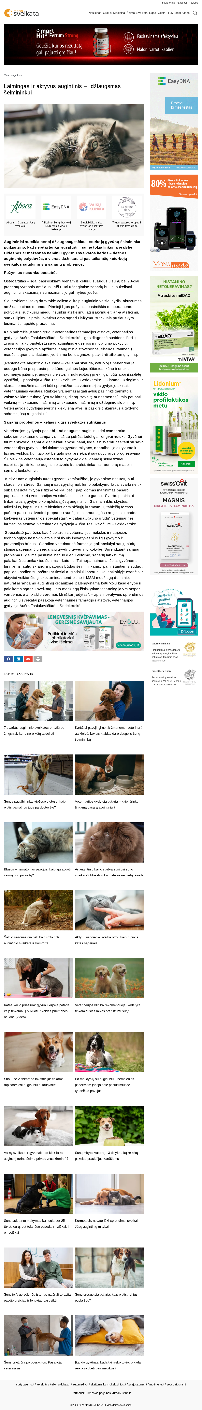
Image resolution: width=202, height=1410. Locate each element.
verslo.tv (42, 1384)
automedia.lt (80, 1384)
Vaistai (162, 12)
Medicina (119, 12)
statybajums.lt (25, 1384)
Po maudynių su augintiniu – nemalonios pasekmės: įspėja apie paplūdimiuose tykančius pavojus (104, 1085)
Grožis (107, 12)
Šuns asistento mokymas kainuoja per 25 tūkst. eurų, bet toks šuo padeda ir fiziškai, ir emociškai (37, 1226)
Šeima (130, 12)
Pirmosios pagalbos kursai (102, 1393)
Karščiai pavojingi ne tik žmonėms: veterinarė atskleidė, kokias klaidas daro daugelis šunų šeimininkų (108, 733)
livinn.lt (126, 1393)
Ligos (152, 12)
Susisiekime (169, 2)
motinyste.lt (156, 1384)
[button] (8, 659)
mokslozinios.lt (116, 1384)
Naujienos (95, 12)
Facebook (182, 2)
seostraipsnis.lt (176, 1384)
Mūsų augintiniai (13, 75)
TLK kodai (174, 12)
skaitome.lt (98, 1384)
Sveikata (142, 12)
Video (186, 12)
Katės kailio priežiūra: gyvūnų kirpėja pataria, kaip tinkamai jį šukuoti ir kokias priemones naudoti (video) (37, 1011)
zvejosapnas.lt (137, 1384)
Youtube (193, 2)
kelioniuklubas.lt (60, 1384)
